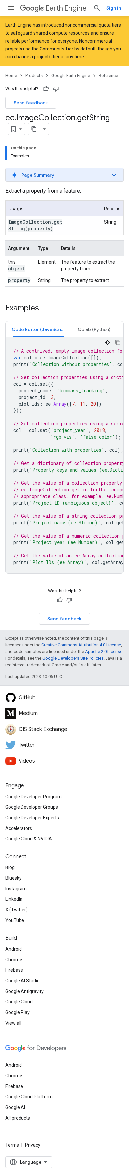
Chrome (13, 959)
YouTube (14, 920)
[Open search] (97, 8)
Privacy (32, 1145)
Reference (108, 75)
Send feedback (31, 103)
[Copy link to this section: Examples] (45, 308)
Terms (12, 1145)
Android (13, 949)
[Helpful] (46, 89)
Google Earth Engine (70, 75)
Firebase (14, 970)
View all (13, 1023)
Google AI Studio (22, 980)
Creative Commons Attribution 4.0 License (81, 644)
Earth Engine (66, 8)
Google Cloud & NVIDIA (28, 838)
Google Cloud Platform (29, 1096)
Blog (10, 867)
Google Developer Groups (31, 807)
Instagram (16, 888)
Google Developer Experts (32, 817)
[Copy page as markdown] (34, 129)
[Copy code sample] (118, 342)
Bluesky (13, 878)
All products (17, 1118)
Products (34, 75)
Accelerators (18, 828)
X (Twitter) (16, 909)
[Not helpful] (56, 89)
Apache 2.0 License (103, 651)
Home (11, 75)
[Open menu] (10, 8)
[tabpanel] (64, 455)
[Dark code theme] (107, 342)
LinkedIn (13, 899)
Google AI (15, 1107)
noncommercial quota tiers (93, 25)
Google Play (17, 1012)
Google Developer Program (33, 796)
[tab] (39, 329)
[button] (64, 174)
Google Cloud (19, 1001)
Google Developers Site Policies (73, 658)
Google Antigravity (24, 991)
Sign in (113, 8)
